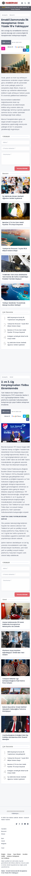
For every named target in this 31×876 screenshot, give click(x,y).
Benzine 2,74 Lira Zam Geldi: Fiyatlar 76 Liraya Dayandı (15, 8)
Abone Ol (10, 47)
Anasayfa (5, 15)
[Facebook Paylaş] (24, 50)
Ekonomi (12, 15)
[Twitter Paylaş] (27, 50)
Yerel (11, 811)
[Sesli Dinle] (3, 48)
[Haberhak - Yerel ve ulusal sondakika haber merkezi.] (9, 3)
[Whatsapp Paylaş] (27, 46)
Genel (11, 377)
